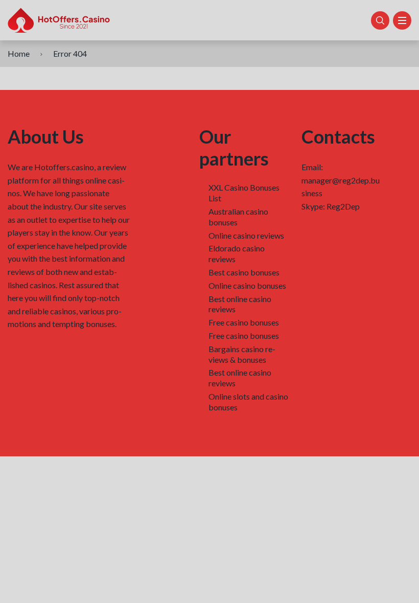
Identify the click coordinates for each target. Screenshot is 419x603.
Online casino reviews (246, 235)
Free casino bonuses (243, 322)
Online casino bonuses (247, 285)
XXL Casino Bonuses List (244, 192)
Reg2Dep (343, 206)
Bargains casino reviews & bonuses (241, 354)
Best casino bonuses (244, 272)
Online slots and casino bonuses (248, 401)
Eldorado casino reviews (236, 253)
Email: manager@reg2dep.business (340, 180)
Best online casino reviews (239, 304)
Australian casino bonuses (238, 216)
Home (19, 53)
